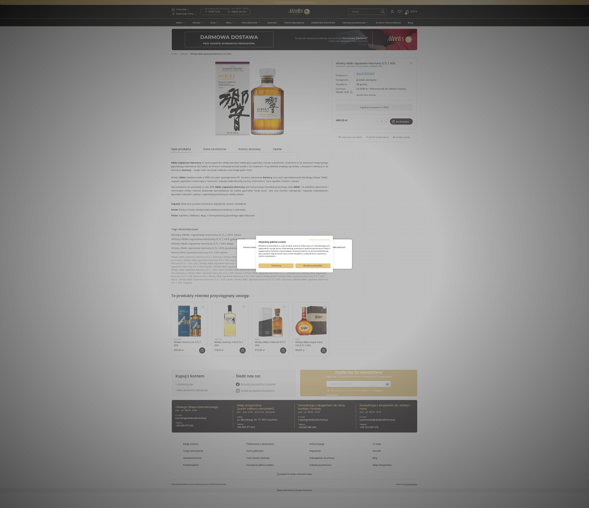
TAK (288, 259)
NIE (301, 259)
